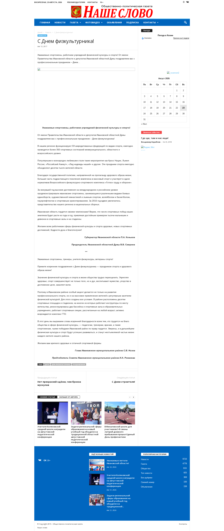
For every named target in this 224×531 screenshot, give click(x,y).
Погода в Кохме (165, 35)
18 (151, 108)
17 (144, 108)
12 (157, 102)
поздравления (79, 364)
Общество (145, 468)
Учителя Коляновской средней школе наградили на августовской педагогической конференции (51, 431)
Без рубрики (146, 478)
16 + (101, 2)
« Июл (144, 124)
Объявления (114, 22)
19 (157, 108)
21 (170, 108)
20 (164, 108)
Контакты (92, 2)
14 (170, 102)
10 (144, 102)
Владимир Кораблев (150, 142)
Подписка (132, 22)
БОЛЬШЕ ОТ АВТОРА (68, 397)
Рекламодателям (76, 2)
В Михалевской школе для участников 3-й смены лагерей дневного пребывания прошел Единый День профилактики (120, 431)
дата (47, 364)
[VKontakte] (187, 2)
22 (177, 108)
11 (151, 102)
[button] (185, 22)
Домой (39, 32)
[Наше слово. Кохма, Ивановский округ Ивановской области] (112, 11)
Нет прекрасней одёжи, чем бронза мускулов (59, 383)
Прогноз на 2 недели (181, 38)
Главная (45, 22)
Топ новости (146, 473)
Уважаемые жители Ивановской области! (118, 462)
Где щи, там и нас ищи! (154, 138)
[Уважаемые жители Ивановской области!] (96, 465)
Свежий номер (147, 482)
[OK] (184, 2)
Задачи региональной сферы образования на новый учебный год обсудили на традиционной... (118, 501)
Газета (74, 22)
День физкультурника (61, 364)
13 (164, 102)
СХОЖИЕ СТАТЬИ (47, 397)
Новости (60, 22)
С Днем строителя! (123, 381)
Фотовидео (92, 22)
